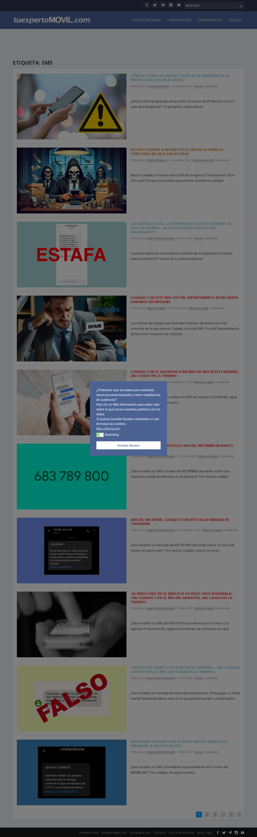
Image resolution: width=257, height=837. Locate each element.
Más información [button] (108, 428)
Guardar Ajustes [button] (128, 445)
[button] (100, 435)
